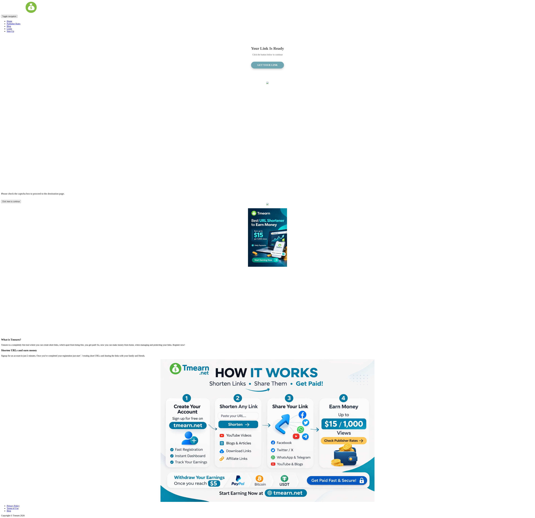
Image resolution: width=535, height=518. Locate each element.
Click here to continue (11, 201)
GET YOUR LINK (267, 65)
